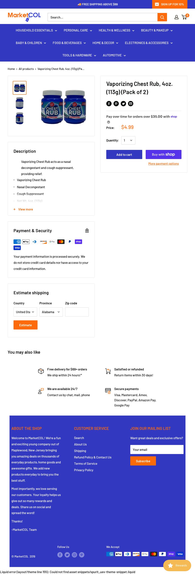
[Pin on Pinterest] (116, 103)
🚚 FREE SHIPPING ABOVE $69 (98, 4)
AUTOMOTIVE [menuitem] (112, 55)
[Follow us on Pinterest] (81, 554)
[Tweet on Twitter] (123, 103)
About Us (80, 444)
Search (79, 438)
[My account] (176, 17)
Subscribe (143, 461)
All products (26, 68)
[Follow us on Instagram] (74, 554)
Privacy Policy (83, 470)
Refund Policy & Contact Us (92, 457)
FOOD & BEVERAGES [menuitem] (67, 43)
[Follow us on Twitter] (67, 554)
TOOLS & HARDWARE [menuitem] (77, 55)
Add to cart (124, 154)
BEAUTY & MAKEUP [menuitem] (155, 30)
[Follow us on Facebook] (60, 554)
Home (11, 68)
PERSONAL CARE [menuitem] (76, 30)
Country (19, 303)
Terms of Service (85, 463)
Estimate (25, 325)
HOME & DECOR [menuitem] (103, 43)
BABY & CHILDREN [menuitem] (29, 43)
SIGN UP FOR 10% (172, 4)
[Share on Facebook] (109, 103)
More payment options (163, 163)
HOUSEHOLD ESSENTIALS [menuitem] (34, 30)
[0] (184, 17)
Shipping (80, 451)
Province (45, 303)
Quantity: (112, 140)
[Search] (162, 17)
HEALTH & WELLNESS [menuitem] (114, 30)
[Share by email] (130, 103)
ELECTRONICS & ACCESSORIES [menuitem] (147, 43)
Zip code (71, 303)
